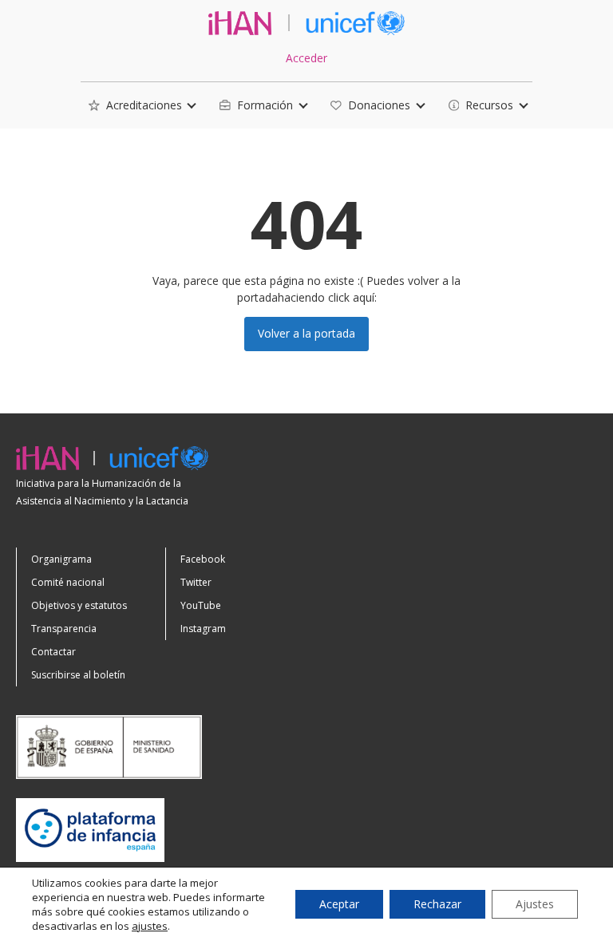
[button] (135, 105)
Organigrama (61, 559)
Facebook (202, 559)
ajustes (150, 926)
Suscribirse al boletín (78, 675)
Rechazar (437, 903)
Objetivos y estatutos (79, 605)
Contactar (53, 651)
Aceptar (339, 903)
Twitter (196, 582)
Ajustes (535, 903)
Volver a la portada (306, 333)
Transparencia (64, 628)
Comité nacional (68, 582)
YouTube (200, 605)
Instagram (203, 628)
